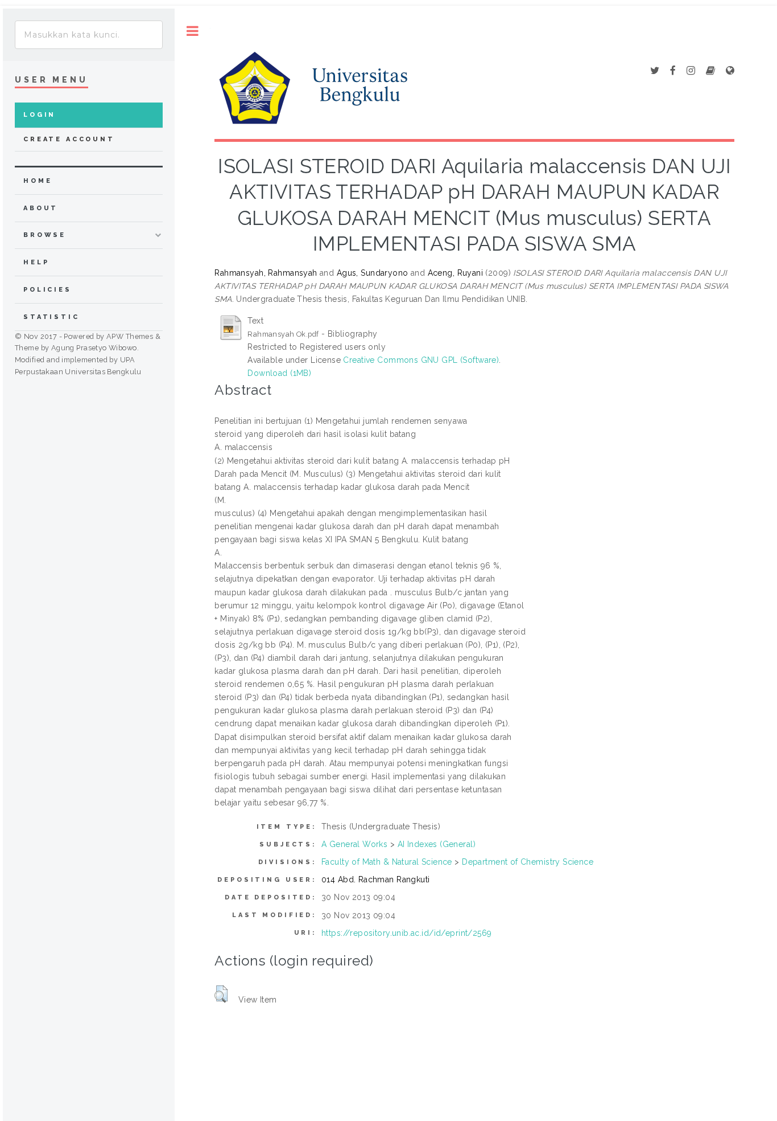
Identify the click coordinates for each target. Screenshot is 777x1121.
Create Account (69, 139)
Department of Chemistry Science (527, 861)
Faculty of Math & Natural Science (386, 861)
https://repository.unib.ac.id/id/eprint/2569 (406, 933)
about (40, 208)
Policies (47, 289)
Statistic (51, 317)
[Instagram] (691, 71)
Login (39, 114)
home (37, 181)
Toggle (192, 31)
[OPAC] (710, 71)
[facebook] (673, 71)
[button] (221, 994)
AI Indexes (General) (437, 844)
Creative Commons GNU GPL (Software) (421, 360)
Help (36, 262)
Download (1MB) (279, 373)
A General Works (354, 844)
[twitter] (654, 71)
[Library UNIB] (730, 71)
